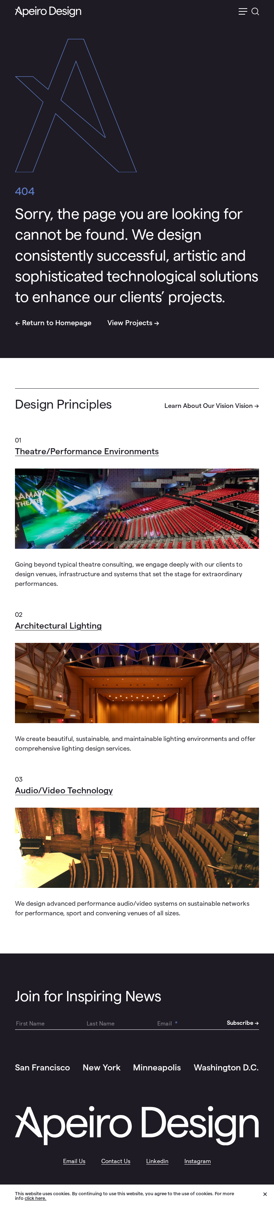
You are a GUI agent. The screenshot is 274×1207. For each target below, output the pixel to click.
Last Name (101, 1024)
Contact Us (115, 1161)
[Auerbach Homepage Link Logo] (48, 12)
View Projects (129, 323)
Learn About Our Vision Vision (208, 405)
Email (167, 1024)
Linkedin (157, 1161)
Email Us (74, 1161)
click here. (35, 1198)
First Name (30, 1024)
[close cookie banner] (268, 1195)
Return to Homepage (56, 323)
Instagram (197, 1161)
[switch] (243, 12)
